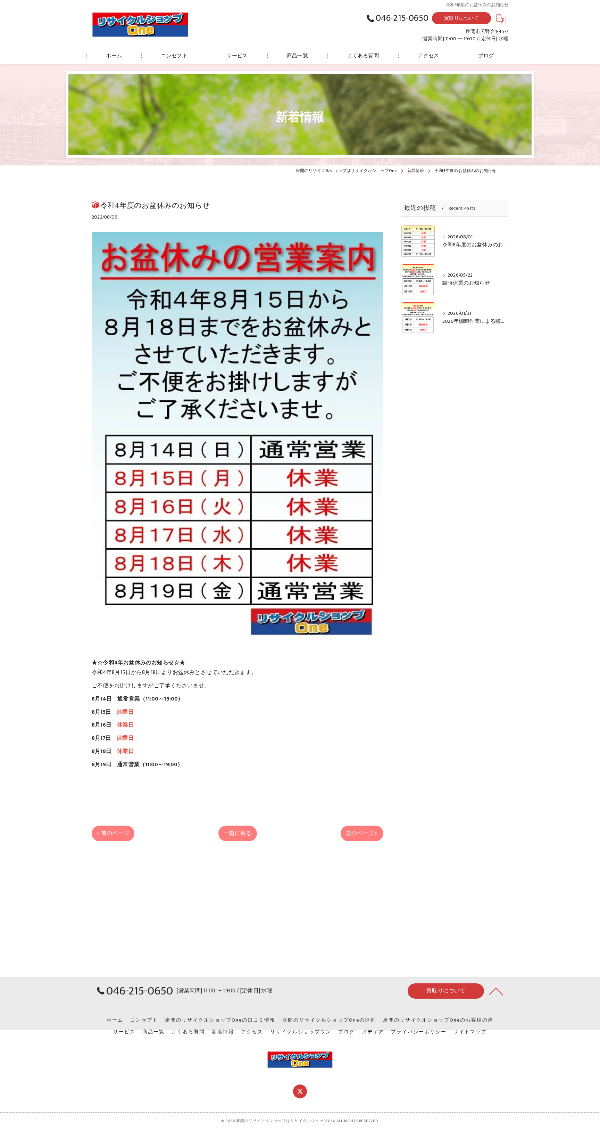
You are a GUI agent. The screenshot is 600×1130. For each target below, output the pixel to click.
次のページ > (362, 833)
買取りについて (461, 18)
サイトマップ (470, 1032)
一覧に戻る (238, 833)
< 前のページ (113, 833)
